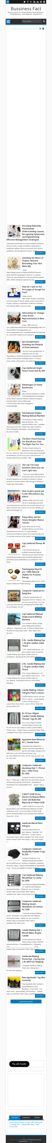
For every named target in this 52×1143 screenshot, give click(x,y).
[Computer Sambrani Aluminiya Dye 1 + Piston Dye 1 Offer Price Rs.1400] (14, 770)
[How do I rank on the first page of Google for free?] (14, 291)
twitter (24, 2)
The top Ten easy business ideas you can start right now (33, 468)
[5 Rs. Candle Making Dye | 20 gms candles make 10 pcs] (14, 645)
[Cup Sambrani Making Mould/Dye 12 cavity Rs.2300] (14, 880)
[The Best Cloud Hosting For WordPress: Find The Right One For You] (14, 443)
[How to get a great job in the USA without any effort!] (14, 496)
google (31, 2)
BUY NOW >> (40, 253)
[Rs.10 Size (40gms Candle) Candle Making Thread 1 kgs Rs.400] (14, 718)
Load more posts (26, 1001)
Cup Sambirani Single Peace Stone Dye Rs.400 (33, 369)
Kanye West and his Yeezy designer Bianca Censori (33, 520)
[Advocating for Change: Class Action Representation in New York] (14, 318)
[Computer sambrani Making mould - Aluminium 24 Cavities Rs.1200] (14, 906)
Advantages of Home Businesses (32, 386)
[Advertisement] (26, 127)
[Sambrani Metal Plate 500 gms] (14, 828)
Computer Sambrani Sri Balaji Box (33, 592)
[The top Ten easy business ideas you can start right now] (14, 470)
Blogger (30, 1141)
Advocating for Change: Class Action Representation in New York (33, 317)
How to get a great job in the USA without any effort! (33, 494)
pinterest (44, 2)
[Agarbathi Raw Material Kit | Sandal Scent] (14, 744)
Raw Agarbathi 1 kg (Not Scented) (33, 979)
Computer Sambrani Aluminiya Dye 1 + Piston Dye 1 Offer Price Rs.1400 (33, 769)
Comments (26, 1117)
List (43, 28)
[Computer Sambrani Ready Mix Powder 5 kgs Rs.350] (14, 854)
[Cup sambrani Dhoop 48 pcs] (14, 548)
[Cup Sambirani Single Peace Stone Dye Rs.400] (14, 373)
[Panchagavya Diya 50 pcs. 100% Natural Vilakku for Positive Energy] (14, 574)
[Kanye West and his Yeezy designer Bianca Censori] (14, 522)
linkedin (37, 2)
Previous (19, 425)
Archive (37, 1117)
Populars (15, 1117)
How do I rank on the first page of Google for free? (33, 289)
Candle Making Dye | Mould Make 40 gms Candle (32, 933)
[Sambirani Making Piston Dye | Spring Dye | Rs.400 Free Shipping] (14, 961)
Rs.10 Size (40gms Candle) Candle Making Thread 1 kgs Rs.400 (33, 716)
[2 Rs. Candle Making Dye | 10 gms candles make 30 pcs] (14, 669)
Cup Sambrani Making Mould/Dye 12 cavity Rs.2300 (32, 878)
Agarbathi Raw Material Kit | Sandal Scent (33, 741)
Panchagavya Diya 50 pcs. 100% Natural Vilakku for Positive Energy (32, 573)
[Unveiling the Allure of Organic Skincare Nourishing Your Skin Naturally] (14, 263)
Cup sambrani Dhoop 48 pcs (33, 544)
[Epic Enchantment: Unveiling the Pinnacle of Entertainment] (14, 346)
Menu (7, 1)
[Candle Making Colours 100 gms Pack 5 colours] (14, 695)
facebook (27, 2)
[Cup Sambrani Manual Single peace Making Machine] (14, 619)
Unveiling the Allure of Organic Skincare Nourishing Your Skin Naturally (32, 262)
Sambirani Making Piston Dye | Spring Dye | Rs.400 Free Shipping (33, 959)
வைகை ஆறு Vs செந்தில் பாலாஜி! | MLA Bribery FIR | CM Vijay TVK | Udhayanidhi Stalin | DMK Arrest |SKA (25, 1124)
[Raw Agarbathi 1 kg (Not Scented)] (14, 982)
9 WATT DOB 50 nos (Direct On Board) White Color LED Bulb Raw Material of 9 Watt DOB (33, 798)
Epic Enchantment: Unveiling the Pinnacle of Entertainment (32, 344)
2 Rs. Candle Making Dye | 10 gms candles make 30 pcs (33, 667)
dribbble (41, 2)
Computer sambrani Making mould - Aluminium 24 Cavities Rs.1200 (32, 905)
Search (44, 21)
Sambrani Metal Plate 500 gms (32, 824)
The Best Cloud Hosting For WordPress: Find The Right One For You (33, 441)
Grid (40, 28)
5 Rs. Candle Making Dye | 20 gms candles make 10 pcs (33, 643)
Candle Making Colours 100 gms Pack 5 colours (33, 691)
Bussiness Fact (26, 9)
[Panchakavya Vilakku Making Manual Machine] (14, 423)
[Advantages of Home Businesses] (14, 389)
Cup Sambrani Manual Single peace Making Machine (32, 617)
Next (8, 425)
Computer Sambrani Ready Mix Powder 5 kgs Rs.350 (33, 852)
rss (34, 2)
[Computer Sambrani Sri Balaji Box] (14, 595)
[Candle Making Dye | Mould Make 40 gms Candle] (14, 935)
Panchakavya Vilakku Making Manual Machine (33, 414)
